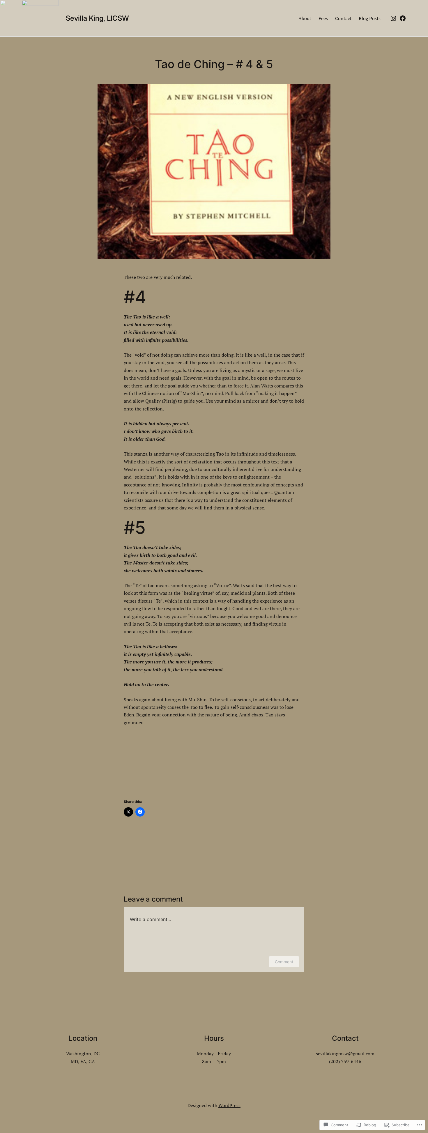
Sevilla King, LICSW (97, 18)
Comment (284, 961)
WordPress (229, 1105)
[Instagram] (393, 18)
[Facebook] (402, 18)
